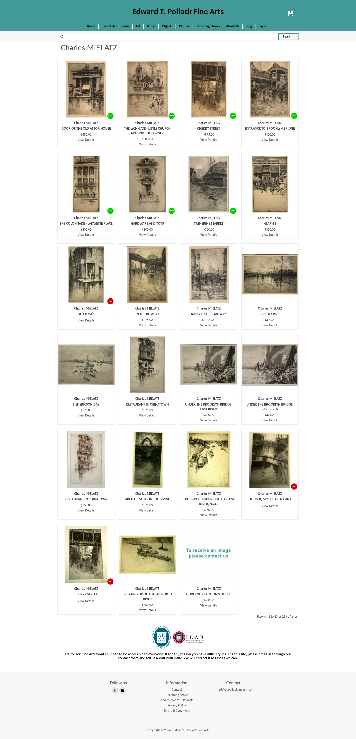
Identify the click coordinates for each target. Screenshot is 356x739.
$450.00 (86, 134)
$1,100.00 (208, 320)
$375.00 (147, 320)
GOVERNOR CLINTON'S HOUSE (208, 594)
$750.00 (86, 505)
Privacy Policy (176, 705)
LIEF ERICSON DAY (86, 404)
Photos (184, 26)
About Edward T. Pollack (177, 700)
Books (151, 26)
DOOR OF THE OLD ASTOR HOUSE (86, 128)
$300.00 (147, 139)
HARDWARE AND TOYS (147, 223)
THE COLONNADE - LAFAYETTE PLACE (86, 223)
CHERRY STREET (208, 128)
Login (262, 26)
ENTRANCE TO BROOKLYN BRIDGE (270, 128)
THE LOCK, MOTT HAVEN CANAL (270, 499)
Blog (249, 26)
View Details (86, 140)
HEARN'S (269, 223)
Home (91, 26)
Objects (167, 26)
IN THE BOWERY (147, 314)
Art (138, 26)
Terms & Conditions (177, 710)
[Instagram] (122, 690)
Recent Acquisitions (115, 26)
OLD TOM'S (86, 314)
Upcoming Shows (208, 26)
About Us (232, 26)
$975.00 (208, 134)
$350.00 (270, 229)
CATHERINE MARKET (208, 223)
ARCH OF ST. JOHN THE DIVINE (147, 499)
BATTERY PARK (270, 314)
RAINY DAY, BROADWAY (208, 314)
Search (288, 36)
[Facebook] (114, 690)
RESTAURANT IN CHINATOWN (147, 404)
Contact (177, 689)
